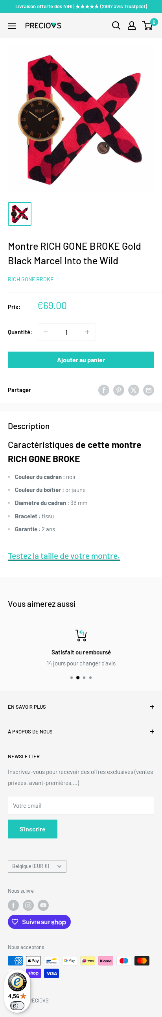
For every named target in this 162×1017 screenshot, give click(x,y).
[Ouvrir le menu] (12, 26)
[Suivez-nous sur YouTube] (43, 905)
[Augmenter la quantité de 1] (87, 332)
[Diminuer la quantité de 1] (45, 332)
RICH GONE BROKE (30, 279)
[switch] (17, 1005)
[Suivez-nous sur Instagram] (28, 905)
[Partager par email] (148, 390)
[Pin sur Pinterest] (118, 390)
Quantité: (20, 331)
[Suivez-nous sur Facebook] (13, 905)
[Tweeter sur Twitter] (133, 390)
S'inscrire (33, 829)
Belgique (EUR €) (30, 866)
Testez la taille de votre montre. (64, 555)
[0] (148, 25)
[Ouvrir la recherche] (116, 25)
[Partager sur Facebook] (103, 390)
